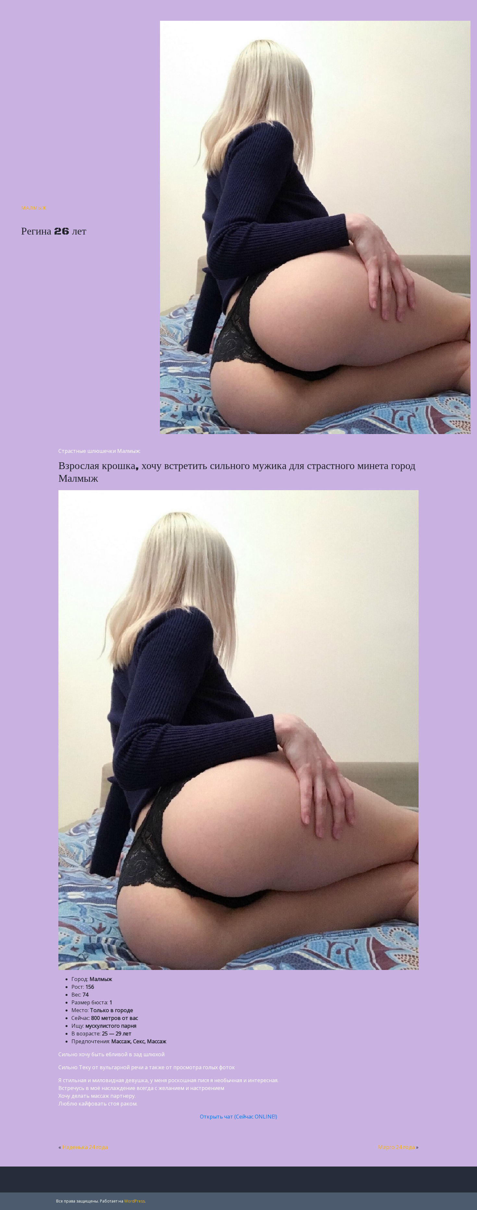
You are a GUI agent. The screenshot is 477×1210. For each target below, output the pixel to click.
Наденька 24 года (85, 1147)
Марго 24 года (396, 1147)
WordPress (134, 1201)
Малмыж (34, 208)
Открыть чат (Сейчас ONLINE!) (238, 1116)
